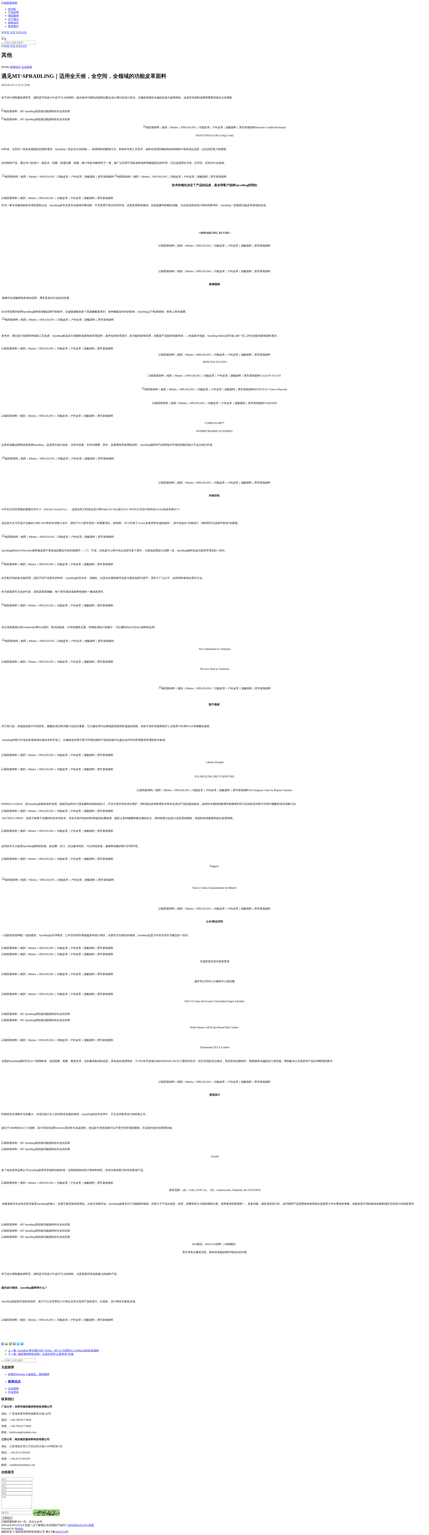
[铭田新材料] (9, 3)
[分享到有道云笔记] (18, 1344)
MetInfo (19, 1528)
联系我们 (13, 26)
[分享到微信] (10, 1344)
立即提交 (7, 1518)
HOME (12, 9)
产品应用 (13, 12)
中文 (12, 32)
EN (24, 32)
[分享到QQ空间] (14, 1344)
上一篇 (53, 1350)
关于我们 (13, 19)
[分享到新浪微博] (6, 1344)
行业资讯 (13, 1392)
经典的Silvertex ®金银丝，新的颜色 (29, 1374)
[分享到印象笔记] (22, 1344)
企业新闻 (26, 67)
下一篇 (41, 1354)
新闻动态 (13, 22)
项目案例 (13, 15)
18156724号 (62, 1531)
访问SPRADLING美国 (81, 1525)
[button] (46, 1512)
